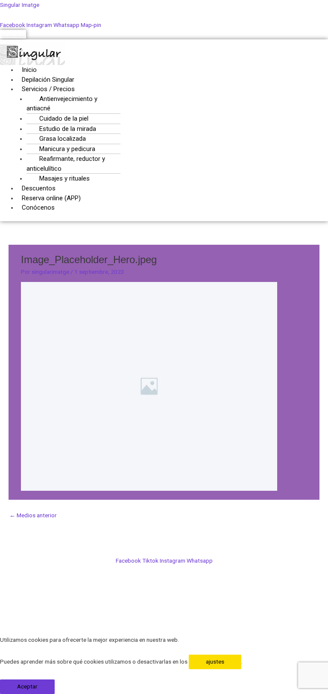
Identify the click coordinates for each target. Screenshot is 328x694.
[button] (119, 89)
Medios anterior (33, 515)
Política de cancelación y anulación (164, 587)
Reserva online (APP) (51, 198)
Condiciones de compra (164, 597)
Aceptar (27, 686)
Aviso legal (164, 616)
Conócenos (38, 207)
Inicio (29, 70)
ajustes (215, 661)
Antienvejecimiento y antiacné (61, 104)
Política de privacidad (164, 606)
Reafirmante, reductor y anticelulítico (65, 163)
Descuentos (39, 188)
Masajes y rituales (64, 178)
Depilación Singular (48, 79)
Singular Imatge (19, 4)
